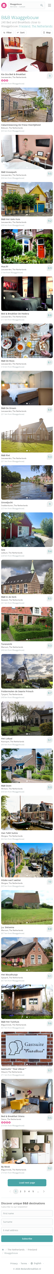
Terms (24, 1263)
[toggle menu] (49, 5)
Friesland (24, 26)
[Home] (2, 1250)
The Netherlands (42, 26)
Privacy (14, 1263)
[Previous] (5, 54)
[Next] (48, 54)
